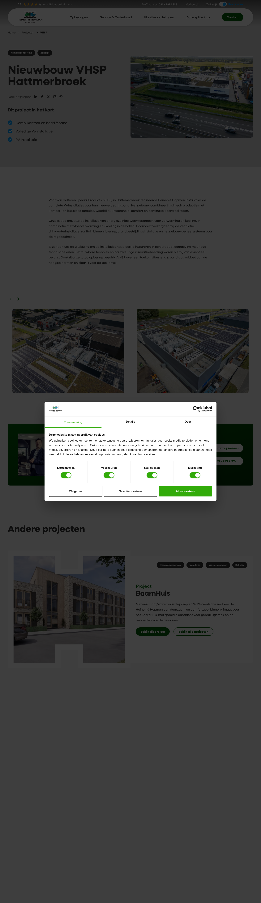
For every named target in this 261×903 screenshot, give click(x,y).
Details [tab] (130, 421)
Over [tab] (188, 421)
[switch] (109, 475)
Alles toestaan (185, 491)
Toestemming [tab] (73, 422)
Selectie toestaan (130, 491)
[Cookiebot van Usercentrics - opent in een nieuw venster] (195, 409)
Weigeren (75, 491)
